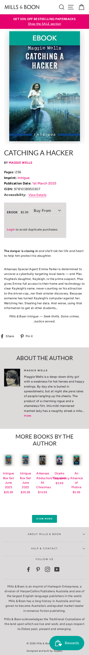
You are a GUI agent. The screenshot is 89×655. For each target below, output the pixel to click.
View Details (37, 195)
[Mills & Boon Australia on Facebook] (28, 569)
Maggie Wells (21, 162)
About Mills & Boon (44, 534)
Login (11, 229)
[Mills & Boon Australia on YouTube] (57, 569)
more (27, 415)
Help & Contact (44, 548)
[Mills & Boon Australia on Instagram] (47, 569)
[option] (44, 21)
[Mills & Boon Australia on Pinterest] (38, 569)
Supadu (58, 650)
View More (44, 518)
